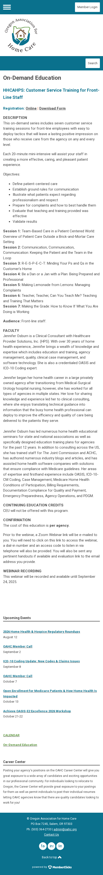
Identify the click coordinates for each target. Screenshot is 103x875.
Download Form (52, 108)
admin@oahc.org (65, 829)
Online (31, 108)
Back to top (49, 857)
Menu (7, 7)
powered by (40, 867)
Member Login (87, 7)
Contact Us (51, 834)
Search (92, 63)
